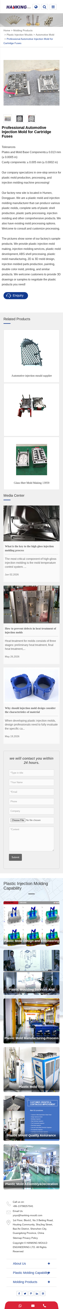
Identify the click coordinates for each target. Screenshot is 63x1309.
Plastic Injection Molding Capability (26, 885)
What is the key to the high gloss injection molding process (29, 548)
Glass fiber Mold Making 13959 (31, 482)
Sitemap (17, 1238)
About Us (19, 1263)
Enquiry (17, 295)
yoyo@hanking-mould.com (27, 1215)
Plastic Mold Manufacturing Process (32, 1038)
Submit (15, 857)
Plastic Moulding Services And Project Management (31, 991)
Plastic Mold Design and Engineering (31, 941)
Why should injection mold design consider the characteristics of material (30, 710)
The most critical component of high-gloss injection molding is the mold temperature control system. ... (30, 562)
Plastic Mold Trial (31, 1087)
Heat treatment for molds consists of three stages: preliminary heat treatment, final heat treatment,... (30, 644)
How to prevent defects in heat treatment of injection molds (30, 630)
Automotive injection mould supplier (31, 375)
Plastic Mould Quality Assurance (31, 1135)
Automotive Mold (45, 34)
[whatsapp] (20, 1305)
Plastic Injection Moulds (20, 34)
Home (7, 30)
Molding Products (23, 30)
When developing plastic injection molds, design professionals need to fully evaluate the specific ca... (31, 724)
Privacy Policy (30, 1238)
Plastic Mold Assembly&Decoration (31, 1184)
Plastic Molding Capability (31, 1273)
